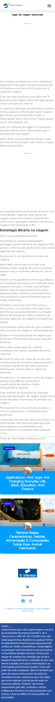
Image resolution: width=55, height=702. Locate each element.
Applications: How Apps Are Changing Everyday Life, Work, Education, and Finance (27, 483)
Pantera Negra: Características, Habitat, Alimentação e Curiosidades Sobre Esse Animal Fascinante (27, 540)
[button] (49, 6)
